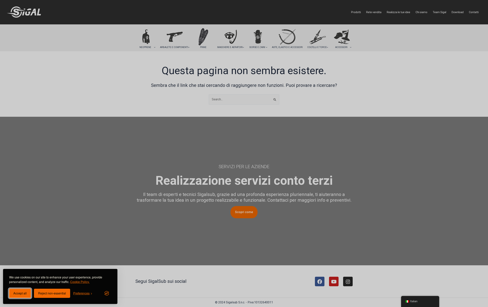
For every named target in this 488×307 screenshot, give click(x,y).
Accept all (20, 293)
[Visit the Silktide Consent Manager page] (106, 293)
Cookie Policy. (80, 282)
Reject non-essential (52, 293)
